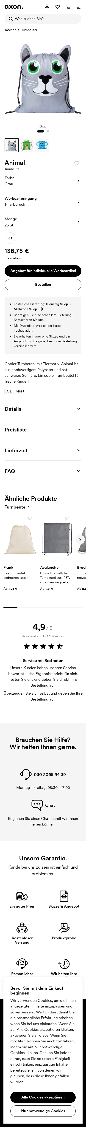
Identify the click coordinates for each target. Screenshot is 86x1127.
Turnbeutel (29, 30)
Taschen (10, 30)
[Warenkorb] (68, 6)
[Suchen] (10, 19)
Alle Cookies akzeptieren (43, 1097)
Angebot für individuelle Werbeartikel (43, 270)
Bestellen (43, 284)
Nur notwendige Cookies (43, 1110)
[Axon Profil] (14, 7)
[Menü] (78, 6)
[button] (12, 145)
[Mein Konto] (47, 6)
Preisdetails (13, 258)
